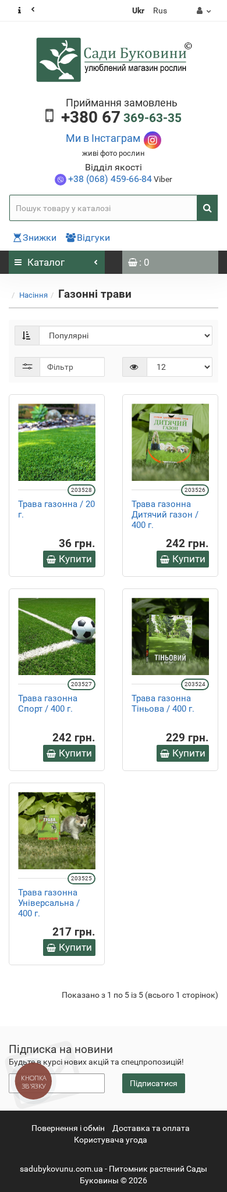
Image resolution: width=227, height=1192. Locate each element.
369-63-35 (121, 118)
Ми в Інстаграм (103, 138)
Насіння (33, 295)
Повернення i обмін (68, 1128)
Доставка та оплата (151, 1128)
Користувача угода (110, 1139)
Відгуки (93, 237)
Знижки (39, 237)
